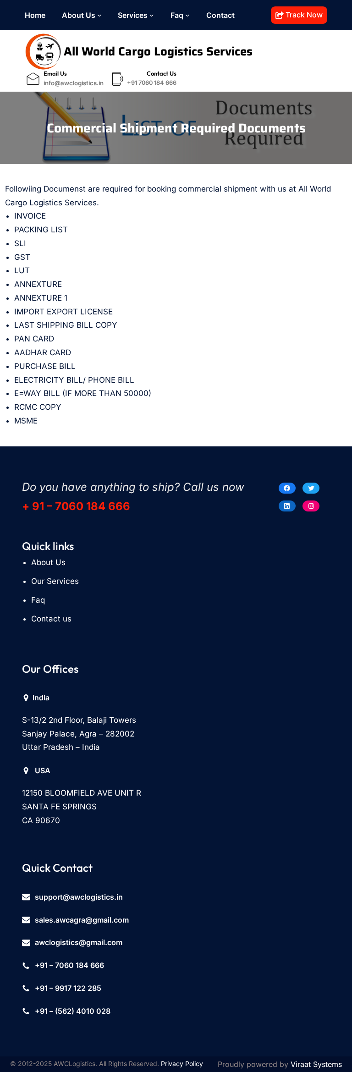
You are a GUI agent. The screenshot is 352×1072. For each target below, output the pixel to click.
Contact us (51, 618)
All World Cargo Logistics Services (158, 51)
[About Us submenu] (99, 15)
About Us (78, 15)
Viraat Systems (316, 1064)
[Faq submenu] (187, 15)
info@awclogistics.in (74, 83)
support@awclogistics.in (79, 897)
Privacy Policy (182, 1063)
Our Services (55, 581)
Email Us (55, 73)
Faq (38, 600)
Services (133, 15)
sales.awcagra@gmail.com (82, 919)
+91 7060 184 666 (151, 82)
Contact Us (161, 73)
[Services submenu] (151, 15)
